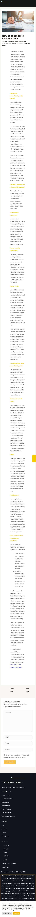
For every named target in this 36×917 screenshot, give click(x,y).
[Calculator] (34, 460)
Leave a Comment (7, 41)
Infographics (6, 43)
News (12, 43)
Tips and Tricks (18, 43)
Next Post (27, 689)
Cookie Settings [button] (7, 913)
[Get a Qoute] (34, 457)
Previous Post (11, 689)
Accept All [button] (16, 913)
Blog (15, 41)
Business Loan (21, 41)
